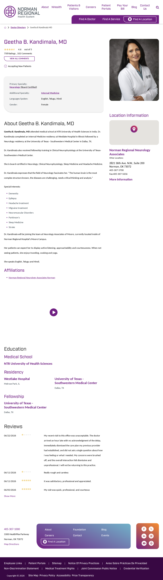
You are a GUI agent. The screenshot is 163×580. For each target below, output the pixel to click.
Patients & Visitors (73, 7)
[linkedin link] (143, 536)
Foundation (79, 530)
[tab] (45, 7)
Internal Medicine (50, 92)
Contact (77, 535)
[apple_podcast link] (151, 543)
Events (105, 535)
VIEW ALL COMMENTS (19, 58)
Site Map (33, 575)
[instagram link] (151, 536)
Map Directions (11, 544)
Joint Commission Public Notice (99, 568)
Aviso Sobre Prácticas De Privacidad (126, 563)
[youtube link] (144, 543)
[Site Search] (157, 7)
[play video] (53, 312)
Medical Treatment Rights (59, 568)
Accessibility (63, 575)
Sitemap (57, 563)
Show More (9, 496)
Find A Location (142, 19)
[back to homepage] (5, 27)
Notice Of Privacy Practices (83, 563)
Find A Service (111, 19)
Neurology (23, 87)
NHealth (57, 7)
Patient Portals (106, 7)
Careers (91, 7)
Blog (134, 7)
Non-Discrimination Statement (21, 568)
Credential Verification (136, 568)
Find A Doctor (87, 19)
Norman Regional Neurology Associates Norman (32, 277)
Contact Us (145, 7)
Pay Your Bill (122, 7)
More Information (120, 179)
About (45, 7)
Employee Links (13, 563)
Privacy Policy (47, 575)
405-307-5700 (116, 170)
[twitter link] (151, 528)
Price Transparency (83, 575)
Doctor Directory (18, 27)
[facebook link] (143, 528)
